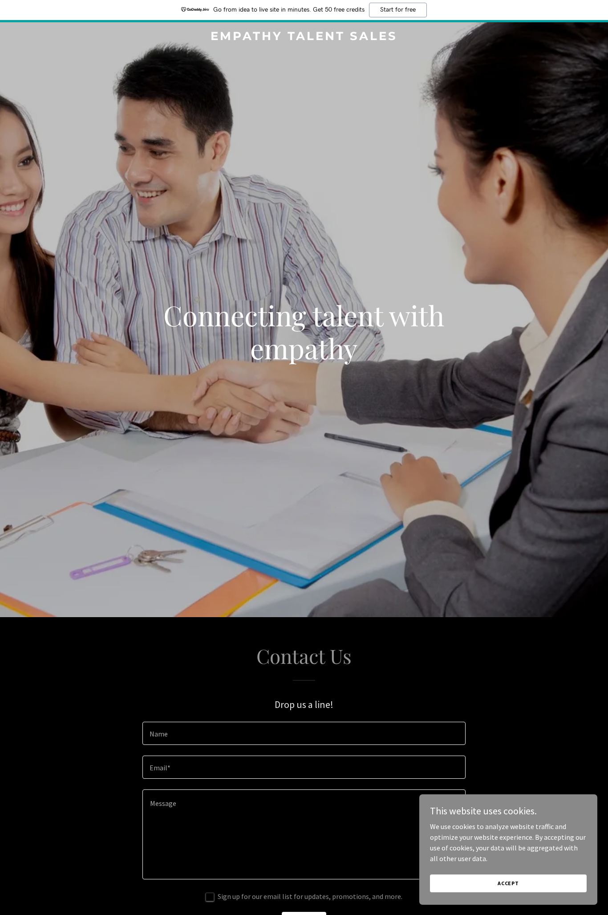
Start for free (398, 10)
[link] (304, 37)
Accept (508, 883)
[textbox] (303, 733)
